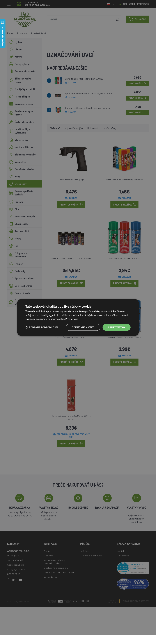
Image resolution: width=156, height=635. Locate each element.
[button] (41, 327)
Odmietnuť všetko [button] (83, 327)
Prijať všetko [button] (116, 327)
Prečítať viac (71, 318)
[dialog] (78, 317)
